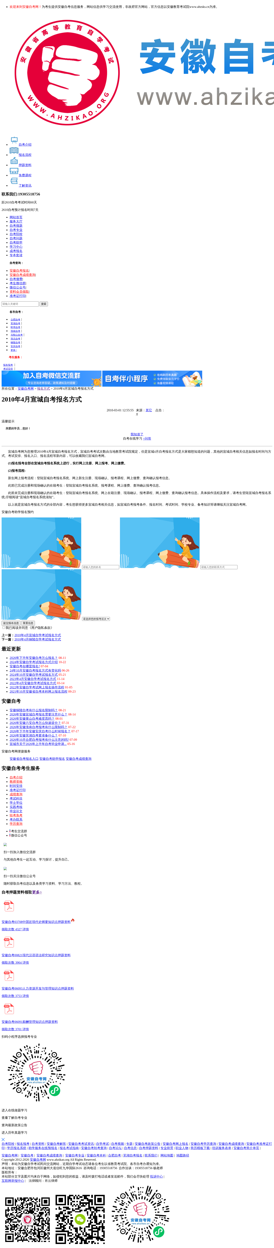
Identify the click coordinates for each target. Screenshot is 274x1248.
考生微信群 (18, 283)
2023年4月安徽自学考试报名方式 (33, 679)
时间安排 (16, 786)
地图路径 (182, 1155)
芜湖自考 (15, 323)
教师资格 (16, 781)
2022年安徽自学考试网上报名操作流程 (37, 687)
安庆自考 (15, 346)
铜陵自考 (15, 342)
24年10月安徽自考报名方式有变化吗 (35, 670)
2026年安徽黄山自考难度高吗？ (32, 718)
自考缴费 (16, 279)
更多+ (14, 350)
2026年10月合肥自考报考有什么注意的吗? (39, 739)
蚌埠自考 (15, 327)
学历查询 (16, 823)
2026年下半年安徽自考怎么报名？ (34, 658)
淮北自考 (15, 338)
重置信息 (28, 623)
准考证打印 (18, 296)
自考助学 (16, 242)
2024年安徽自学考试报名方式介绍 (34, 662)
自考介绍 (16, 777)
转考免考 (16, 815)
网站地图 (166, 1155)
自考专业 (16, 230)
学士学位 (16, 802)
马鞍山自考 (17, 334)
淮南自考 (15, 331)
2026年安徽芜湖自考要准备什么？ (34, 735)
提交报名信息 (11, 623)
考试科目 (16, 798)
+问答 (147, 438)
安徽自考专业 (74, 1155)
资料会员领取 (19, 291)
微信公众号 (18, 287)
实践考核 (16, 807)
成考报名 (16, 251)
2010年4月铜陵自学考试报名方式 (37, 639)
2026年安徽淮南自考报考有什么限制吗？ (38, 727)
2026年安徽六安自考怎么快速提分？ (35, 723)
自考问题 (16, 238)
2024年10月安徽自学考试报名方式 (34, 674)
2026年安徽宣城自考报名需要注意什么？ (38, 714)
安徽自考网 (26, 388)
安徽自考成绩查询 (22, 274)
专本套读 (16, 255)
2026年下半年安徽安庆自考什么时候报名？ (40, 731)
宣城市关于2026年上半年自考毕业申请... (38, 744)
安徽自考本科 (96, 1155)
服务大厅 (16, 221)
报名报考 (8, 365)
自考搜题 (16, 225)
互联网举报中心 (13, 1180)
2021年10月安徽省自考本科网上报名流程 (38, 691)
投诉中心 (156, 1176)
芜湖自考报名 (132, 1155)
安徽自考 (27, 1155)
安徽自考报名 (19, 270)
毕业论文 (16, 811)
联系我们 (151, 1155)
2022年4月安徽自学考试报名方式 (33, 683)
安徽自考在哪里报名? (25, 666)
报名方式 (43, 388)
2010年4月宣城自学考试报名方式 (37, 635)
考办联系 (16, 819)
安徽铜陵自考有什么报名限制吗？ (34, 710)
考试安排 (8, 368)
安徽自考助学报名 (52, 758)
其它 (149, 410)
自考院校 (16, 234)
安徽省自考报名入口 (24, 758)
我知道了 (137, 434)
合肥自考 (15, 319)
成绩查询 (16, 794)
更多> (37, 892)
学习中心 (16, 246)
